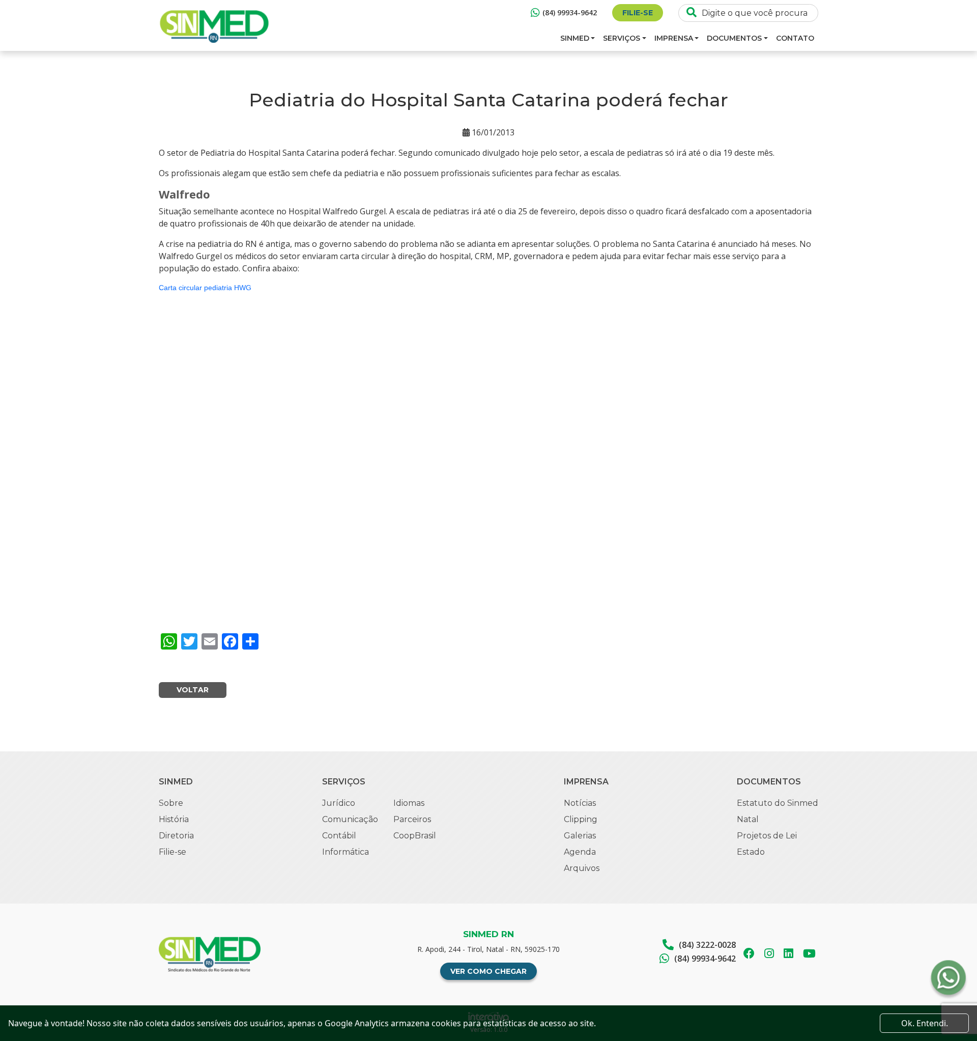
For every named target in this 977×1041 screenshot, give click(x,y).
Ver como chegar (488, 971)
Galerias (580, 835)
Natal (748, 819)
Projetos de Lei (767, 835)
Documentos (734, 38)
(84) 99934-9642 (569, 12)
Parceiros (412, 819)
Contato (795, 38)
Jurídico (338, 803)
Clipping (580, 819)
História (174, 819)
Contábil (339, 835)
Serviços (621, 38)
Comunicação (350, 819)
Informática (345, 852)
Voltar (193, 689)
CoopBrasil (414, 835)
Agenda (580, 852)
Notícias (580, 803)
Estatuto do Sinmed (777, 803)
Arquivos (581, 868)
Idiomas (408, 803)
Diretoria (176, 835)
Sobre (171, 803)
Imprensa (673, 38)
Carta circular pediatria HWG (205, 288)
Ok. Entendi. (924, 1023)
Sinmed (574, 38)
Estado (751, 852)
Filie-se (637, 12)
